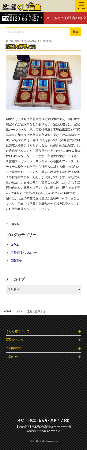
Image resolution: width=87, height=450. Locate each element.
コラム (19, 311)
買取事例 (16, 260)
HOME (7, 311)
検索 (75, 31)
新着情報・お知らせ (23, 252)
